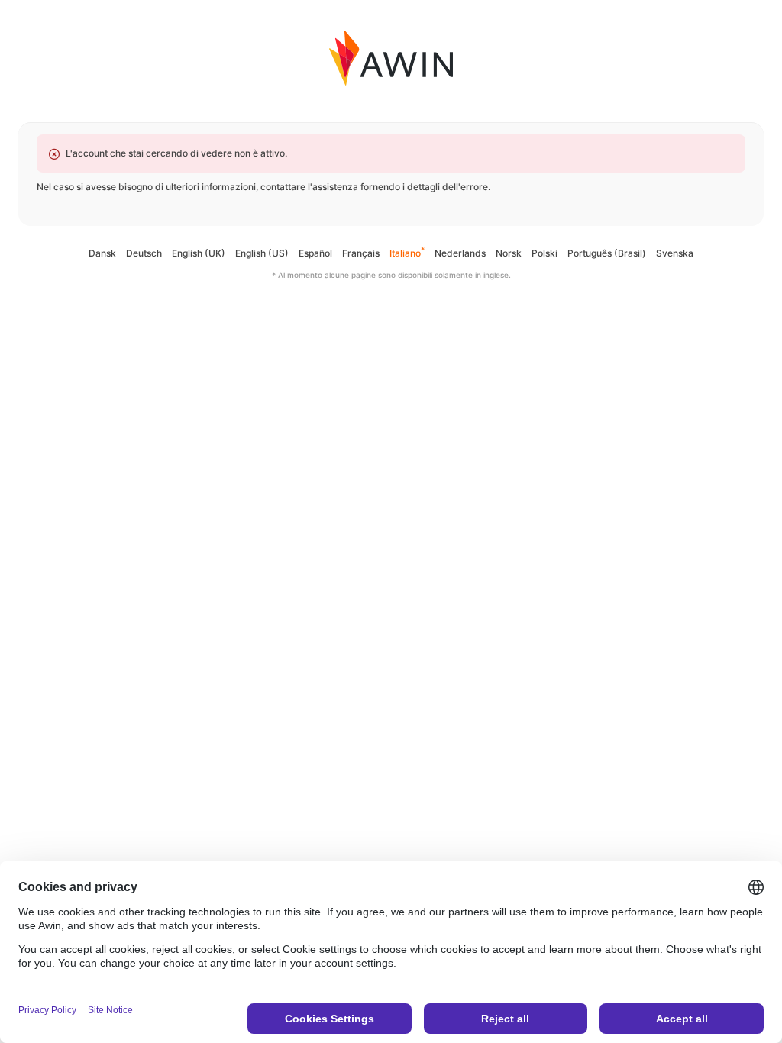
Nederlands (460, 253)
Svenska (674, 253)
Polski (544, 253)
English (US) (262, 253)
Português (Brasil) (606, 253)
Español (315, 253)
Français (361, 253)
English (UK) (198, 253)
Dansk (102, 253)
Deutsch (144, 253)
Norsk (509, 253)
